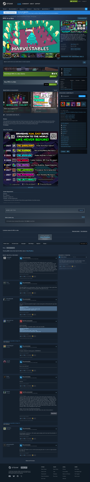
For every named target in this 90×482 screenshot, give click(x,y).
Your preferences (84, 231)
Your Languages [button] (10, 247)
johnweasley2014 (10, 444)
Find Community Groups (66, 146)
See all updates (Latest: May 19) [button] (12, 114)
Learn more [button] (82, 96)
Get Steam (77, 469)
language (84, 1)
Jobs (54, 471)
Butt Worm (8, 427)
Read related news (64, 140)
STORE (19, 3)
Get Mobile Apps (78, 471)
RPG (70, 56)
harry (7, 282)
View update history (65, 138)
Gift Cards (43, 478)
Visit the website (64, 123)
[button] (5, 9)
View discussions (64, 142)
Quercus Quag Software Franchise (23, 16)
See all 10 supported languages (66, 89)
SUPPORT (37, 3)
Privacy (64, 469)
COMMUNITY (25, 3)
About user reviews (75, 231)
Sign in (5, 61)
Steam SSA (43, 471)
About (32, 3)
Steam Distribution (45, 476)
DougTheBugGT (9, 345)
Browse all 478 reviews (30, 460)
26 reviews (8, 429)
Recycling (55, 476)
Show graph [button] (82, 243)
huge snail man (9, 320)
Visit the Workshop (64, 144)
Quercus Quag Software (76, 48)
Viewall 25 (83, 104)
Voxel (81, 56)
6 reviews (8, 347)
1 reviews (8, 283)
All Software (5, 16)
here (28, 221)
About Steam (44, 469)
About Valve (55, 469)
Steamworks (43, 473)
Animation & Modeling (70, 112)
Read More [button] (53, 413)
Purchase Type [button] (15, 243)
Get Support (77, 473)
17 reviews (8, 321)
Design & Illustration (75, 56)
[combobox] (69, 9)
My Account (77, 476)
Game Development (12, 16)
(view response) (6, 341)
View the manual (64, 137)
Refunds (64, 478)
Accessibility (65, 471)
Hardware (55, 473)
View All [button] (55, 90)
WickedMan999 (9, 298)
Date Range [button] (30, 243)
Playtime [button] (38, 243)
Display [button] (44, 243)
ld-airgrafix (8, 257)
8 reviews (8, 300)
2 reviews (8, 377)
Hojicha (8, 391)
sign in (79, 1)
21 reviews (8, 258)
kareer (7, 376)
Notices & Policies (66, 473)
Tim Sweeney (5, 125)
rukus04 (8, 361)
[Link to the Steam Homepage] (8, 4)
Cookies (64, 476)
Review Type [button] (6, 243)
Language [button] (23, 243)
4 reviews (8, 362)
